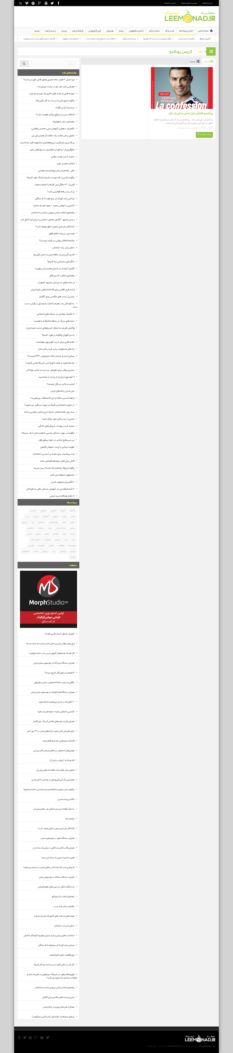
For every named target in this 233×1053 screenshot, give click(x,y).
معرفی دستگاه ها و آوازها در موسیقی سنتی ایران (53, 692)
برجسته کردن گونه (149, 38)
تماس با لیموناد (170, 3)
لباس (29, 534)
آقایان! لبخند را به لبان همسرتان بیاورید (55, 268)
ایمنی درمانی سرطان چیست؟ (60, 383)
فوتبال (55, 534)
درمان (72, 522)
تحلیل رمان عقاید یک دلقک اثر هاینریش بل (21, 38)
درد (27, 516)
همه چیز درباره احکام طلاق (62, 233)
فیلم (47, 534)
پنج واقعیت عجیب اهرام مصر (62, 954)
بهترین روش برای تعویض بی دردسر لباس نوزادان (50, 369)
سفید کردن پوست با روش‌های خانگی (56, 425)
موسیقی (110, 31)
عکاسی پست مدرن (66, 799)
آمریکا (63, 510)
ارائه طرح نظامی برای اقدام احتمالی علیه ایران (53, 289)
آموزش (53, 510)
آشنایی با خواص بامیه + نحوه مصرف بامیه (54, 205)
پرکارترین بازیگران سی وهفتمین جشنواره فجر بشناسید (47, 142)
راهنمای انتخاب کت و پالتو (62, 275)
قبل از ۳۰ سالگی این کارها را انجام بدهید (54, 184)
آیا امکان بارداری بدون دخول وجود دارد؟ (55, 226)
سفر (50, 528)
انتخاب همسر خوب (65, 163)
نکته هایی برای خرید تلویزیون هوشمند (55, 341)
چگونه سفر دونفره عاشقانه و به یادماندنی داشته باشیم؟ (49, 789)
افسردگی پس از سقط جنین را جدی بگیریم (54, 254)
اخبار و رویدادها (186, 31)
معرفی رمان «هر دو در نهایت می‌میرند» (56, 86)
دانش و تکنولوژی (136, 31)
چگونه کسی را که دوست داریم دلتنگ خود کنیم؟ (51, 177)
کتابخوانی (25, 551)
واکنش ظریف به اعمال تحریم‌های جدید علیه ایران (50, 327)
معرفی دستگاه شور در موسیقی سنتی (58, 838)
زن (33, 522)
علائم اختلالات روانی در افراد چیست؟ (57, 240)
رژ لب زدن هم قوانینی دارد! (61, 191)
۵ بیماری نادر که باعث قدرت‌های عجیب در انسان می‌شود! (49, 867)
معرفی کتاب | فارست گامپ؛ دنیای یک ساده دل (54, 847)
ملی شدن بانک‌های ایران (62, 390)
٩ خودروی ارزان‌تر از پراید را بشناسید (56, 376)
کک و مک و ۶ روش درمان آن (62, 760)
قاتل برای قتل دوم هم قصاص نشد (57, 460)
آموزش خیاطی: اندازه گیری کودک (60, 633)
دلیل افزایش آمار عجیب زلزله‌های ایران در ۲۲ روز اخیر (51, 730)
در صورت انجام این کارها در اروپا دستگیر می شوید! (49, 404)
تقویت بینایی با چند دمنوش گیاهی (57, 446)
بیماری (55, 516)
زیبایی (72, 528)
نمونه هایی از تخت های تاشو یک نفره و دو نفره (52, 93)
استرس (33, 510)
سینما (121, 31)
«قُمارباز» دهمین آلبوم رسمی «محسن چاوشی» (59, 38)
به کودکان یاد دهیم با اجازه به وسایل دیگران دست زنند (50, 305)
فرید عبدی (190, 128)
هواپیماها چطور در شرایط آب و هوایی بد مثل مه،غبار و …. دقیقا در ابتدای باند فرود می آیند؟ (50, 976)
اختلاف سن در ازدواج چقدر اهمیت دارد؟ (120, 38)
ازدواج (43, 510)
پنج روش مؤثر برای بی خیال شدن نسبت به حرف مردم (50, 643)
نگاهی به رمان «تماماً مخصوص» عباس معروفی (54, 682)
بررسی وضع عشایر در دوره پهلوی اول (57, 439)
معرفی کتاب (35, 539)
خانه (200, 51)
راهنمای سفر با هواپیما (91, 38)
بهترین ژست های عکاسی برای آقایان (57, 296)
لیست (192, 61)
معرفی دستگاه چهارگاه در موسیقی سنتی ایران (54, 662)
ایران (73, 516)
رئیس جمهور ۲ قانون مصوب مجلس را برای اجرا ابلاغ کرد (47, 219)
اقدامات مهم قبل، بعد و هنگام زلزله (59, 740)
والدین (31, 545)
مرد (65, 539)
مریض (57, 539)
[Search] (24, 63)
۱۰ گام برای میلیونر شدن (63, 481)
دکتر (64, 522)
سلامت (41, 528)
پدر (53, 551)
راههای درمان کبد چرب (64, 906)
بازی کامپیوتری (95, 31)
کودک (72, 557)
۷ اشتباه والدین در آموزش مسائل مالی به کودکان (50, 488)
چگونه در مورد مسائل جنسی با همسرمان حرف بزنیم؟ (48, 432)
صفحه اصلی (203, 31)
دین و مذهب (50, 31)
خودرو (36, 516)
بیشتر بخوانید (205, 134)
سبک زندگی (154, 31)
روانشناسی (53, 522)
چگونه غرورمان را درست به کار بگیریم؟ (177, 38)
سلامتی (31, 528)
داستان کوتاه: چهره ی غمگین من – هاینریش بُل (54, 808)
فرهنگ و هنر (77, 31)
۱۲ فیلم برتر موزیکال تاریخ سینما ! (59, 672)
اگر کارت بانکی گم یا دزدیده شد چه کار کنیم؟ (54, 964)
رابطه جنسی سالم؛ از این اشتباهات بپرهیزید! (52, 397)
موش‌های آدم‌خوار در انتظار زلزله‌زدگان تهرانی (54, 750)
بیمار (65, 516)
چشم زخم (70, 818)
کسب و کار (169, 31)
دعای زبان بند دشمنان (63, 247)
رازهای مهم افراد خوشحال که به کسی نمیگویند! (53, 1016)
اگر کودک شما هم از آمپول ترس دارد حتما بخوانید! (52, 653)
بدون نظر (182, 128)
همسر (50, 545)
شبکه (207, 61)
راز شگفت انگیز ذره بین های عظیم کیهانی (56, 886)
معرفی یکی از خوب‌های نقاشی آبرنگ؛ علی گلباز (54, 721)
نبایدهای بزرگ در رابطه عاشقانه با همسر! (54, 320)
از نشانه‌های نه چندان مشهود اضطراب (56, 282)
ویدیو (37, 31)
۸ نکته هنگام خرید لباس (62, 495)
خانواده (45, 516)
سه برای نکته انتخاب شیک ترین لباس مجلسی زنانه (49, 411)
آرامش (72, 510)
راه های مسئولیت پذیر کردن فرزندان (56, 348)
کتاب (36, 551)
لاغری (38, 534)
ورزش (64, 31)
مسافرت (47, 539)
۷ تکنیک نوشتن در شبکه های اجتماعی (56, 313)
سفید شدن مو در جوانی (63, 156)
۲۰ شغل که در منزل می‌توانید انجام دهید (56, 701)
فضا (64, 534)
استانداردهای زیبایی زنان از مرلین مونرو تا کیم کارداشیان (49, 935)
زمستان (41, 522)
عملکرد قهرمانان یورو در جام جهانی (59, 1006)
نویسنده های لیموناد (189, 3)
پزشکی (45, 551)
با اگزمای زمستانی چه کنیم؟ (61, 261)
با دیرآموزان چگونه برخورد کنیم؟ (58, 334)
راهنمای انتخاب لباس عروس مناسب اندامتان (53, 212)
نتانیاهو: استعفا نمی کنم (62, 474)
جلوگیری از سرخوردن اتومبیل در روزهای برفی (52, 149)
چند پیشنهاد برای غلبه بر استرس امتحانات (54, 453)
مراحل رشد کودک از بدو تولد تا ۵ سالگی (55, 198)
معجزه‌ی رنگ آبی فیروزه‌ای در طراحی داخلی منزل (53, 779)
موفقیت (61, 545)
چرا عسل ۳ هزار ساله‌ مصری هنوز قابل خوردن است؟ (49, 79)
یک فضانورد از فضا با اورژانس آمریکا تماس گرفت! (50, 362)
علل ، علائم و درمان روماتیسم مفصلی (56, 170)
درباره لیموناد (207, 3)
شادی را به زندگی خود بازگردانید (58, 418)
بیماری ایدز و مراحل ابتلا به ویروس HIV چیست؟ (51, 355)
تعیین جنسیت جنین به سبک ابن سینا (58, 857)
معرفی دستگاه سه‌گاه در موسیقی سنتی (57, 876)
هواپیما (41, 545)
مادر (73, 539)
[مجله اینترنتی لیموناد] (189, 16)
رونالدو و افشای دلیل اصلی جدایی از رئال (191, 113)
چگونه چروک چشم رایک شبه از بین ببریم (54, 467)
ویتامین (63, 551)
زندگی (24, 522)
